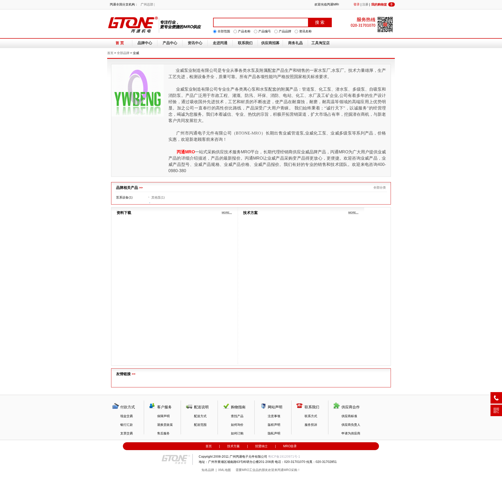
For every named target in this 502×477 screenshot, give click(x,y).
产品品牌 (285, 31)
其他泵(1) (158, 197)
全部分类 (379, 187)
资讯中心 (195, 43)
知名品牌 (208, 470)
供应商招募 (270, 43)
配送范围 (200, 425)
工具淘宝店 (320, 43)
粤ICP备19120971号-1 (284, 456)
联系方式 (311, 416)
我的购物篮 (381, 4)
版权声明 (274, 425)
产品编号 (264, 31)
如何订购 (237, 433)
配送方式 (200, 416)
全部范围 (224, 31)
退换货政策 (165, 425)
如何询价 (237, 425)
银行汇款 (126, 425)
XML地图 (224, 470)
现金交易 (126, 416)
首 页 (120, 43)
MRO (256, 133)
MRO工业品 (250, 470)
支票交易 (126, 433)
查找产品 (237, 416)
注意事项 (274, 416)
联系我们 (245, 43)
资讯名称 (305, 31)
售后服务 (163, 433)
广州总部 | (148, 4)
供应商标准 (349, 416)
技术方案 (233, 446)
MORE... (227, 212)
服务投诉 (311, 425)
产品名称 (244, 31)
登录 (356, 4)
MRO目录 (290, 446)
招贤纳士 (261, 446)
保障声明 (163, 416)
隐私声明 (274, 433)
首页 (110, 53)
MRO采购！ (292, 470)
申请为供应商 (350, 433)
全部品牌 (123, 53)
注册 (365, 4)
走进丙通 (220, 43)
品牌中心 (145, 43)
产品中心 (170, 43)
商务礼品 (295, 43)
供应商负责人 (350, 425)
